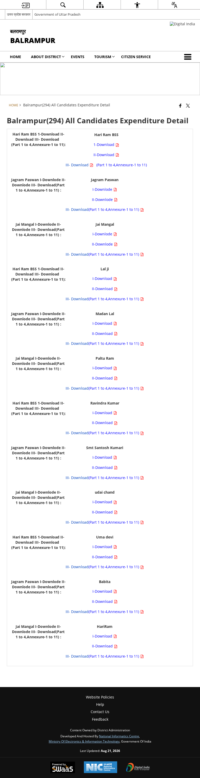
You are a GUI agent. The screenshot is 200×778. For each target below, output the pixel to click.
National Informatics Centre (119, 736)
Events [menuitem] (77, 56)
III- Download (78, 164)
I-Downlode (102, 189)
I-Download (102, 278)
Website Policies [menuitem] (100, 697)
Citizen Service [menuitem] (136, 56)
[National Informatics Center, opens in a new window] (100, 767)
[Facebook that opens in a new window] (180, 105)
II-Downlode (103, 199)
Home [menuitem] (15, 56)
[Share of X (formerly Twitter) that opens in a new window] (188, 105)
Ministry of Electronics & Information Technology (84, 741)
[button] (189, 56)
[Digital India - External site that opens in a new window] (182, 23)
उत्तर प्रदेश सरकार (18, 14)
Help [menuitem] (100, 704)
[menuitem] (25, 5)
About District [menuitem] (46, 56)
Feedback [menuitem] (100, 719)
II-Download (104, 154)
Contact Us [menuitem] (100, 711)
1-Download (104, 144)
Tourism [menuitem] (102, 56)
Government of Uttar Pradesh (57, 14)
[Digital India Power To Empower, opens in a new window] (138, 768)
